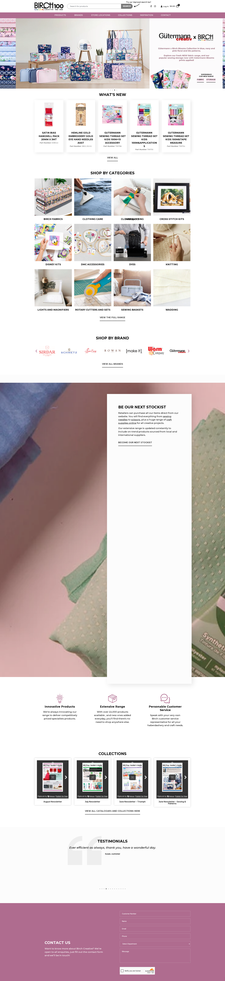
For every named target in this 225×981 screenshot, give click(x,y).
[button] (36, 351)
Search (127, 6)
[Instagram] (155, 6)
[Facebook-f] (151, 6)
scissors (135, 419)
